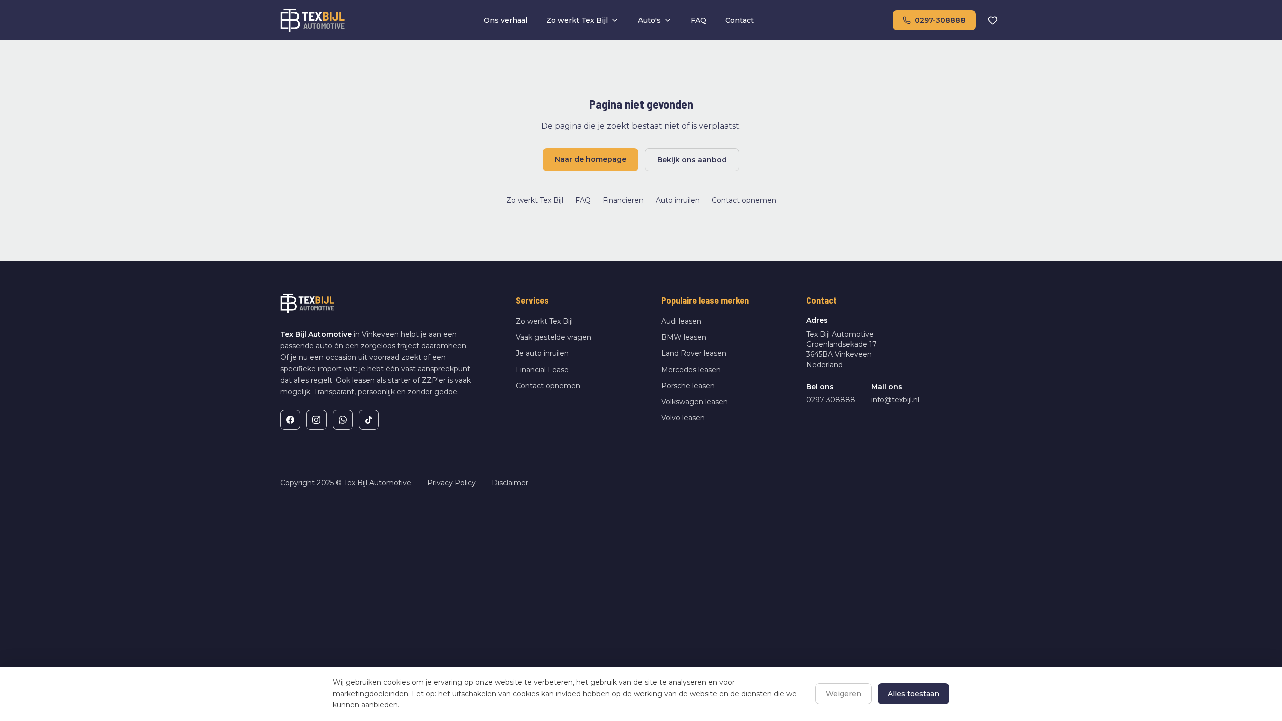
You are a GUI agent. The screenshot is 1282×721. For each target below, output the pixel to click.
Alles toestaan (913, 693)
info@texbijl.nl (895, 399)
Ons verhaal (505, 20)
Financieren (623, 200)
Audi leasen (681, 321)
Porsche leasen (688, 385)
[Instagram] (316, 420)
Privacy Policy (451, 482)
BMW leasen (683, 337)
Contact (739, 20)
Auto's (649, 20)
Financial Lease (542, 369)
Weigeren (843, 693)
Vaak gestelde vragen (553, 337)
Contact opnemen (744, 200)
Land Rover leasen (693, 353)
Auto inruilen (678, 200)
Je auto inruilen (542, 353)
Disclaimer (510, 482)
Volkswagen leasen (694, 401)
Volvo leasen (683, 417)
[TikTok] (369, 420)
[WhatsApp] (343, 420)
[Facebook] (290, 420)
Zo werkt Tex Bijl (577, 20)
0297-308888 (940, 20)
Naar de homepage (590, 159)
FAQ (698, 20)
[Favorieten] (993, 20)
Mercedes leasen (691, 369)
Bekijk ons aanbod (692, 159)
